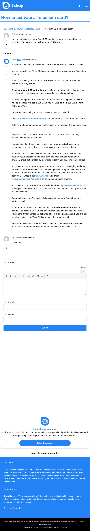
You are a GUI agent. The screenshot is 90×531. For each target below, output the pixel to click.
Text (82, 271)
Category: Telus (32, 29)
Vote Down (6, 49)
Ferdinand (15, 34)
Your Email (9, 302)
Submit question (45, 443)
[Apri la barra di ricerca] (79, 5)
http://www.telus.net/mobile (72, 185)
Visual (83, 267)
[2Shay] (12, 5)
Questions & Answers (14, 29)
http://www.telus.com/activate (31, 118)
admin (14, 60)
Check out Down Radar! (14, 508)
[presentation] (6, 276)
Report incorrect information (45, 453)
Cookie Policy (62, 527)
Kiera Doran (16, 237)
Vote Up (6, 40)
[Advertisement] (45, 356)
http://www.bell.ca (42, 176)
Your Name (9, 314)
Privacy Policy (50, 527)
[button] (6, 276)
